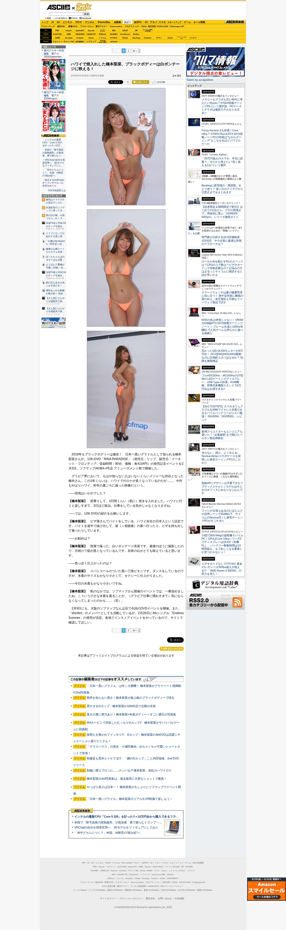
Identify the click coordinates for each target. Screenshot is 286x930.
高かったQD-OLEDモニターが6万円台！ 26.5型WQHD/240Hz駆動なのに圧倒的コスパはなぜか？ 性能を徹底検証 (222, 355)
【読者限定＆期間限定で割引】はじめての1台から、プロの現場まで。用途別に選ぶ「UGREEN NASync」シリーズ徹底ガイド (222, 211)
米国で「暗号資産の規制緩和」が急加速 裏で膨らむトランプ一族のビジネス (125, 822)
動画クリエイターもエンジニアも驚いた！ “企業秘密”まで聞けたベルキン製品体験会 (222, 435)
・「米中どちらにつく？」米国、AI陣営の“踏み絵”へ (52, 172)
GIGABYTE (91, 34)
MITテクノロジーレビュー (172, 886)
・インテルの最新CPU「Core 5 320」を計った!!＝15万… (53, 142)
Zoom (170, 38)
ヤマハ (159, 38)
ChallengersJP (177, 26)
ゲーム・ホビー (84, 7)
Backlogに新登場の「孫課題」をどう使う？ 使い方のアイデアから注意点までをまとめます (222, 189)
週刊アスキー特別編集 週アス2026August (54, 95)
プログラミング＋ (153, 882)
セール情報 (199, 22)
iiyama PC (132, 867)
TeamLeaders (116, 26)
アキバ (153, 22)
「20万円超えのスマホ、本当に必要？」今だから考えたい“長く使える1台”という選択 (222, 162)
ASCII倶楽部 (235, 22)
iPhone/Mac (104, 22)
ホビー (127, 22)
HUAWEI (114, 34)
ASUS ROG (79, 34)
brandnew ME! (103, 41)
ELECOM (57, 34)
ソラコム (102, 38)
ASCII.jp (58, 7)
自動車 (117, 22)
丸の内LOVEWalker (186, 890)
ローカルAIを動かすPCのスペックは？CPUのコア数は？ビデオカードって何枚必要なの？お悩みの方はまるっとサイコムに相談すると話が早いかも (222, 268)
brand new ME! (158, 874)
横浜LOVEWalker (115, 890)
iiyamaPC (80, 30)
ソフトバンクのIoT (181, 37)
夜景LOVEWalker (151, 890)
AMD (69, 34)
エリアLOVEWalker (97, 890)
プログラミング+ (132, 26)
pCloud (114, 41)
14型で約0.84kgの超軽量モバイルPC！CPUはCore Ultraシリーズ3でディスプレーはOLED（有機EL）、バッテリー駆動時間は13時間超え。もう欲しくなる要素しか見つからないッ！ (222, 544)
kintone (79, 38)
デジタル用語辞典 (138, 886)
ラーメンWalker (80, 890)
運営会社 (150, 898)
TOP (84, 863)
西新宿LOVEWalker (133, 890)
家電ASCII (72, 26)
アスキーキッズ (48, 26)
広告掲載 (179, 898)
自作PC (138, 22)
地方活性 (152, 26)
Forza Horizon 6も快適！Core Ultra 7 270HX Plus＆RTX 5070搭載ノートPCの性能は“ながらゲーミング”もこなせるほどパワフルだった (222, 137)
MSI (114, 30)
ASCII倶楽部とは (57, 190)
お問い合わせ (165, 898)
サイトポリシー (108, 898)
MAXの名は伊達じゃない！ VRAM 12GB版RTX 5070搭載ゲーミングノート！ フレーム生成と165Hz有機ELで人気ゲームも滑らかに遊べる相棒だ (222, 326)
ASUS (125, 30)
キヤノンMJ (68, 41)
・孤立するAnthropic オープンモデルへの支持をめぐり (53, 183)
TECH (78, 22)
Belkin (136, 34)
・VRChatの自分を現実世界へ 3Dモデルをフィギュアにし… (53, 163)
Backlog (136, 38)
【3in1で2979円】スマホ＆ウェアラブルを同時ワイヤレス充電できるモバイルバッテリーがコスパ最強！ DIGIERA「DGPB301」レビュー (222, 413)
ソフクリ (193, 38)
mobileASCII (153, 886)
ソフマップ (91, 41)
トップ (44, 22)
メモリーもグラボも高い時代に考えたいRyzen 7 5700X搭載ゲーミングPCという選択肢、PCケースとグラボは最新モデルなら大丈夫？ (222, 106)
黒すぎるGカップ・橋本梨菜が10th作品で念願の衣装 (121, 706)
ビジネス (67, 22)
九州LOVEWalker (168, 890)
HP (136, 30)
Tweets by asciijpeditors (199, 79)
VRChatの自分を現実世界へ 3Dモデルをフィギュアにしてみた (116, 827)
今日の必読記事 (108, 886)
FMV (57, 30)
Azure (91, 38)
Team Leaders (137, 882)
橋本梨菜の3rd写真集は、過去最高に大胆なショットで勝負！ (127, 778)
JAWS (57, 38)
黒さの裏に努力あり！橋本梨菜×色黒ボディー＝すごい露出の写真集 (131, 714)
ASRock (102, 34)
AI (52, 22)
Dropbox (113, 38)
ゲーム (187, 22)
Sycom (91, 30)
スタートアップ (174, 22)
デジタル (89, 22)
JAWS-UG (104, 871)
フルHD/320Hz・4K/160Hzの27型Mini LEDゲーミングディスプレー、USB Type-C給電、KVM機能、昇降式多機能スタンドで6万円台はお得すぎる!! (222, 382)
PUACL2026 (162, 26)
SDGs (144, 26)
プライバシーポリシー (131, 898)
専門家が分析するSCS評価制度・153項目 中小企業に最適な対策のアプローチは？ (222, 240)
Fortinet (147, 38)
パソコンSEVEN (102, 30)
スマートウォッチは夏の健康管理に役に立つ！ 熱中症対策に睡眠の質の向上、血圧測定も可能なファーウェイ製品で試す (222, 297)
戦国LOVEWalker (204, 890)
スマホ (162, 22)
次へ (135, 50)
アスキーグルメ (87, 26)
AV (146, 22)
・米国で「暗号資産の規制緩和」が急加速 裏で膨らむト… (52, 152)
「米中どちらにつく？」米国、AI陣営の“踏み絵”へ (107, 832)
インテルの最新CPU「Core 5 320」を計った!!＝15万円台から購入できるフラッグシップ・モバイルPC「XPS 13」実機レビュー (158, 816)
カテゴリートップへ (172, 649)
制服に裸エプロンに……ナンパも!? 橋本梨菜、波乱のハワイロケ (129, 770)
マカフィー (57, 41)
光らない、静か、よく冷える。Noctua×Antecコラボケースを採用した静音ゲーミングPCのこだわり (221, 457)
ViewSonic (125, 34)
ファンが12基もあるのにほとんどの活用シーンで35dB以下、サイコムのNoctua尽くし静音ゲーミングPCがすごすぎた (222, 515)
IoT (58, 22)
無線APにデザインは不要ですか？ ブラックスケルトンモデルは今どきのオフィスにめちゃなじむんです (224, 488)
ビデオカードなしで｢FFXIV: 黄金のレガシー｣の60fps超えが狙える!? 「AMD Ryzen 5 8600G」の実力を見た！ (222, 568)
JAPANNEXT (79, 41)
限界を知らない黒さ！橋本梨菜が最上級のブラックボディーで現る (130, 697)
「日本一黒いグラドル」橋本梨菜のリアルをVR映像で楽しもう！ (130, 798)
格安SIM (61, 26)
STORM (189, 867)
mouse (68, 30)
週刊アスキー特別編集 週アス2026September (54, 53)
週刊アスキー (101, 26)
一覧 (127, 82)
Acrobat (68, 38)
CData (125, 38)
